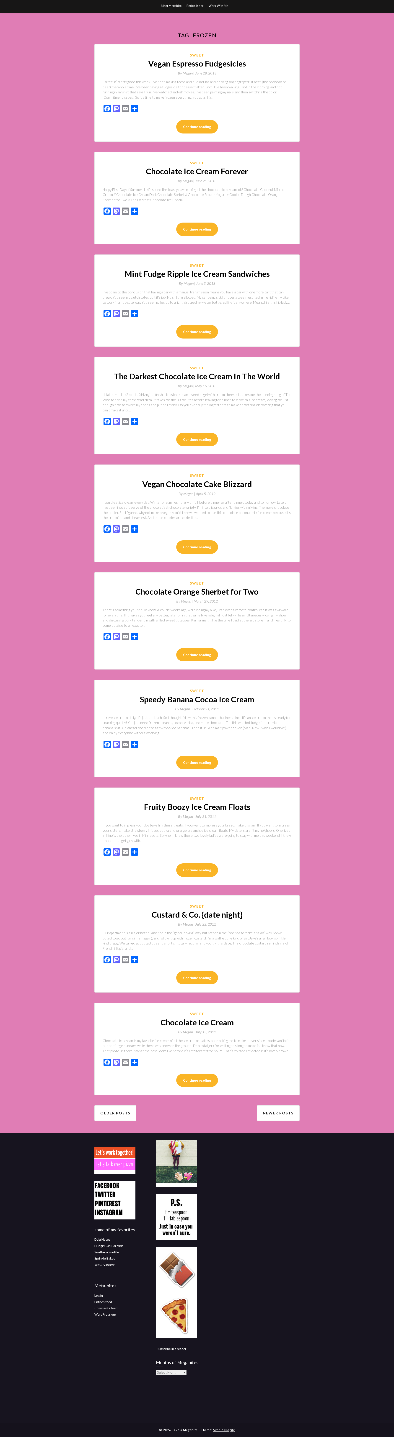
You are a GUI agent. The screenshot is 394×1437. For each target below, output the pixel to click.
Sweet (197, 55)
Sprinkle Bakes (104, 1258)
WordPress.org (105, 1314)
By (186, 73)
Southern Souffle (106, 1252)
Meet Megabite (171, 6)
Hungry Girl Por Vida (108, 1246)
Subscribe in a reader (171, 1349)
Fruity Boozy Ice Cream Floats (197, 806)
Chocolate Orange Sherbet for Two (197, 591)
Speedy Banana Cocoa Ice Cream (197, 699)
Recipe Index (195, 6)
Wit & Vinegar (104, 1265)
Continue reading (197, 127)
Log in (98, 1295)
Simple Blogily (224, 1430)
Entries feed (103, 1302)
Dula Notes (102, 1239)
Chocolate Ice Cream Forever (197, 171)
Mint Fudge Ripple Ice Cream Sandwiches (197, 273)
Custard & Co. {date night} (197, 914)
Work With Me (218, 6)
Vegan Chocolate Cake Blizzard (197, 484)
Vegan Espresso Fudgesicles (197, 63)
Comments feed (105, 1308)
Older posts (115, 1113)
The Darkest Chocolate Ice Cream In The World (197, 376)
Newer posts (278, 1113)
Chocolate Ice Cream (197, 1022)
